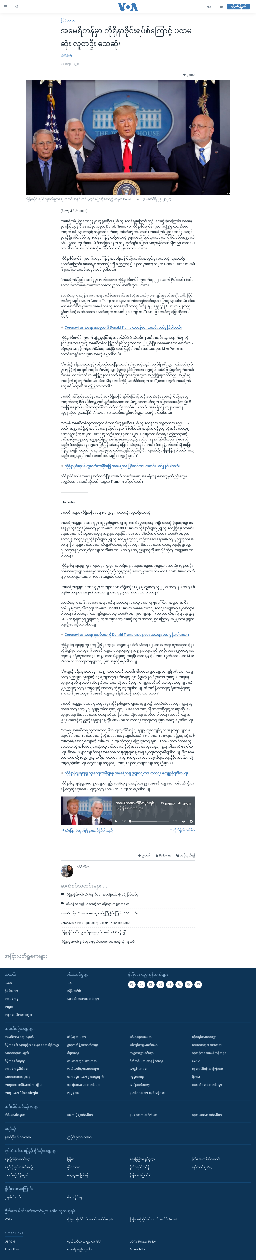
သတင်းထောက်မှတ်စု (17, 1076)
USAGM (10, 1241)
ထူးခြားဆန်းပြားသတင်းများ (83, 1084)
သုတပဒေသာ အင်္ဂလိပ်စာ (207, 1114)
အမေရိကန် (11, 998)
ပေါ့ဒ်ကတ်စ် (73, 990)
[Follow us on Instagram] (160, 984)
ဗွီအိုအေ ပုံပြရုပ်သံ (140, 1175)
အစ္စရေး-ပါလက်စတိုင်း (18, 1014)
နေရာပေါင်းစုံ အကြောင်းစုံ (207, 1068)
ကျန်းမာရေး (137, 1076)
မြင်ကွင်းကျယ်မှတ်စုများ (144, 1044)
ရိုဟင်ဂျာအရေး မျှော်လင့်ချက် (147, 1092)
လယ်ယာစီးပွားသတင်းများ (83, 1068)
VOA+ (8, 1219)
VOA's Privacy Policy (143, 1241)
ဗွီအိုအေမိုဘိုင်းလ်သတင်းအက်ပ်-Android (154, 1219)
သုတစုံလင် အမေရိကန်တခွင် (209, 1053)
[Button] (189, 75)
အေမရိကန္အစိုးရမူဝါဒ (79, 1249)
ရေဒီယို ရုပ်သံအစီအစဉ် (19, 1167)
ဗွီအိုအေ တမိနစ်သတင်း (206, 1159)
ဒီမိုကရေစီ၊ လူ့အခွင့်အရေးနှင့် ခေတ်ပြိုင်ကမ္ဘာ (32, 1044)
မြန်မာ (8, 982)
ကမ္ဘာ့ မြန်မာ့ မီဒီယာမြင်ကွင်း (21, 1092)
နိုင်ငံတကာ (68, 20)
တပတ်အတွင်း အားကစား (82, 1060)
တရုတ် (9, 1006)
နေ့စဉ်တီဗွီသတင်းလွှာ (17, 1159)
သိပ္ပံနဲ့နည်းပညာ (76, 1036)
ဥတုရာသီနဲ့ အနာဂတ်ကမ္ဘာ (82, 1044)
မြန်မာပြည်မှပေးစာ (141, 1036)
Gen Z (196, 1060)
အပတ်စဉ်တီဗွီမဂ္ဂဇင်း (17, 1175)
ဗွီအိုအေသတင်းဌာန (131, 808)
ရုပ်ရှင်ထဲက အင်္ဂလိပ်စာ (143, 1114)
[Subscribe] (198, 984)
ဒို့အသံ (196, 1076)
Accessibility (137, 1249)
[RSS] (179, 984)
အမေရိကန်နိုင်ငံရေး (16, 1068)
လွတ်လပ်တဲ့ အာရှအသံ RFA (84, 1241)
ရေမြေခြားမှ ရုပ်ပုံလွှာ (142, 1159)
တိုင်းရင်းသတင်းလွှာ (204, 1036)
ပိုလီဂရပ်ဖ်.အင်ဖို (139, 1167)
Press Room (12, 1249)
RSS (69, 982)
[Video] (221, 7)
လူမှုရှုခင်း (73, 1092)
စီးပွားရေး (73, 1053)
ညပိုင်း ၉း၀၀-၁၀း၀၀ (79, 1137)
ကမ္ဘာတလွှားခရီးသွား (142, 1053)
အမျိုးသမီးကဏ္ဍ (140, 1084)
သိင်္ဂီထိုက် (66, 55)
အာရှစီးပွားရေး (138, 1068)
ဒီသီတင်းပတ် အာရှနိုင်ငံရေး (146, 1060)
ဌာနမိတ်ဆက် (13, 1197)
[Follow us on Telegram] (170, 984)
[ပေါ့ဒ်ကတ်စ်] (188, 984)
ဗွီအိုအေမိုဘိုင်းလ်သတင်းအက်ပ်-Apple (90, 1219)
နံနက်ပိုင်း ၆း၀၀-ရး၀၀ (18, 1137)
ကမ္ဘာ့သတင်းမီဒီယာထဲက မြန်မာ (23, 1084)
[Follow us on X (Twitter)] (141, 984)
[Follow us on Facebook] (132, 984)
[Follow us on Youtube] (151, 984)
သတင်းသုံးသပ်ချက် (17, 1053)
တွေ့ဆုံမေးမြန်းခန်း (78, 1175)
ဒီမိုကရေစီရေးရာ (15, 1060)
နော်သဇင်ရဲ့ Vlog (202, 1167)
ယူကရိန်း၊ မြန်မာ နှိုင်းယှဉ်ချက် (85, 1076)
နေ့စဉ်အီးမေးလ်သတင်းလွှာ (82, 998)
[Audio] (209, 7)
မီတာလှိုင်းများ (75, 1197)
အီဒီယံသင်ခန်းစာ (15, 1114)
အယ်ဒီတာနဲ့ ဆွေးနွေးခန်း (20, 1036)
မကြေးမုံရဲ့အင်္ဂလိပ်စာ (80, 1114)
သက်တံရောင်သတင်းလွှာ (207, 1084)
